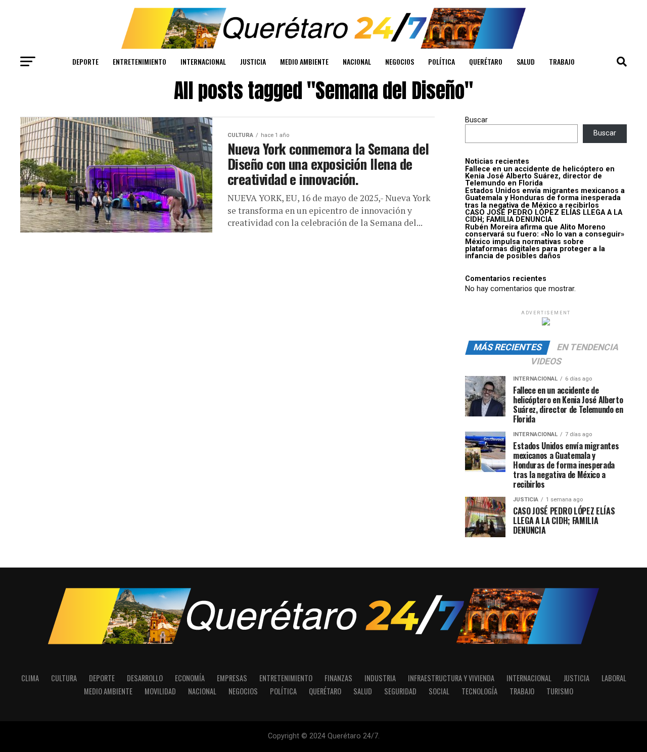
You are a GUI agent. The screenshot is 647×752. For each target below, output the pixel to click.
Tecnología (479, 691)
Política (441, 61)
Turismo (559, 691)
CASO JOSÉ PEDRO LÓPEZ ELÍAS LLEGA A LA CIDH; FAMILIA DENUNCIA (543, 216)
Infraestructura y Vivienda (451, 678)
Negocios (399, 61)
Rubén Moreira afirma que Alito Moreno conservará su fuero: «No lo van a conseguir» (544, 231)
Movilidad (160, 691)
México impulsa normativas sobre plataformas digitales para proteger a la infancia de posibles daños (535, 249)
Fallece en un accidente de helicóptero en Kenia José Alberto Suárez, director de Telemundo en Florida (540, 176)
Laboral (614, 678)
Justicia (253, 61)
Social (439, 691)
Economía (190, 678)
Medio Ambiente (304, 61)
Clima (30, 678)
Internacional (203, 61)
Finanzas (338, 678)
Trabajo (562, 61)
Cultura (64, 678)
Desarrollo (145, 678)
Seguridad (400, 691)
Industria (380, 678)
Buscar (476, 120)
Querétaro (485, 61)
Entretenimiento (139, 61)
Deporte (85, 61)
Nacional (357, 61)
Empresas (232, 678)
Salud (526, 61)
